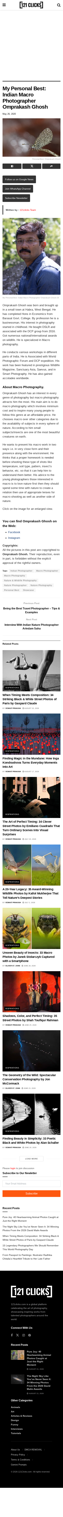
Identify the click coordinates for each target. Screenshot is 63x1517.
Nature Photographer (15, 585)
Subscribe (32, 1193)
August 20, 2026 (31, 708)
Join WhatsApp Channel (18, 188)
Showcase (28, 590)
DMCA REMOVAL (33, 1449)
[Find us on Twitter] (17, 1335)
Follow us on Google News (19, 179)
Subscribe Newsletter (16, 198)
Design (15, 1420)
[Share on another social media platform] (51, 166)
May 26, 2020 (9, 114)
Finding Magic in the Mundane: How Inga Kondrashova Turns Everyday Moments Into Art (31, 762)
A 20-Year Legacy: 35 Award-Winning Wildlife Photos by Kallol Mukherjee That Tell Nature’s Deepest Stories (30, 893)
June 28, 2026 (29, 966)
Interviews (17, 1429)
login (12, 1168)
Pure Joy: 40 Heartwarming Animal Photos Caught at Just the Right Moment (39, 1358)
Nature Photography (41, 585)
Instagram (14, 537)
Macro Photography (14, 576)
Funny (14, 1424)
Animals (15, 1407)
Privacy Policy (18, 1454)
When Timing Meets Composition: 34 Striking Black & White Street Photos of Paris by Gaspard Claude (30, 699)
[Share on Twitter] (31, 166)
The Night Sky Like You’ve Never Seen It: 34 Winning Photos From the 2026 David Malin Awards (39, 1382)
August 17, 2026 (31, 771)
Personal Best (11, 590)
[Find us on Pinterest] (29, 1335)
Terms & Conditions (20, 1459)
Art (12, 1411)
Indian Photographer (21, 571)
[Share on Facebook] (12, 166)
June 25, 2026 (30, 1025)
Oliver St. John (12, 966)
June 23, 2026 (29, 1088)
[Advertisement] (31, 44)
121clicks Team (28, 210)
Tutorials (16, 1433)
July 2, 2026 (29, 902)
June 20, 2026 (30, 1147)
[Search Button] (58, 5)
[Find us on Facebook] (12, 1335)
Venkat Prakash (13, 708)
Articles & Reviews (21, 1416)
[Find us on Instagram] (23, 1335)
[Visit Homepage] (31, 5)
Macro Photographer (47, 571)
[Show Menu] (4, 5)
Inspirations (12, 688)
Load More (31, 1159)
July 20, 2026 (30, 839)
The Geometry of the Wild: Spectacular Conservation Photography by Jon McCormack (29, 1079)
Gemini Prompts (19, 1464)
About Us (15, 1449)
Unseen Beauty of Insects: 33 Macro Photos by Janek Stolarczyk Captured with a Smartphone (28, 957)
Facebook (14, 532)
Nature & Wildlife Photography (20, 580)
